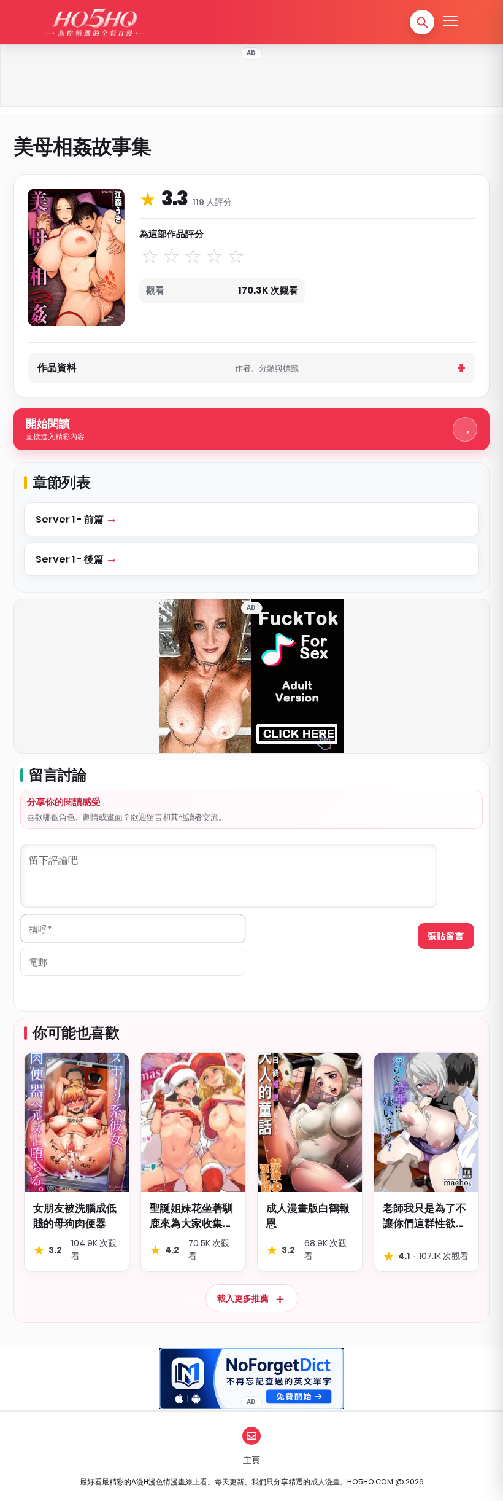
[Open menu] (450, 22)
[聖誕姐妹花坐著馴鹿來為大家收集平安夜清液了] (193, 1122)
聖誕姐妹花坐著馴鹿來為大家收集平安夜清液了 (191, 1216)
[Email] (251, 1436)
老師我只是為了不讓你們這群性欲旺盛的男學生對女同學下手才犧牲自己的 (424, 1216)
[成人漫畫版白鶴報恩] (310, 1122)
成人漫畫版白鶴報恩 (308, 1216)
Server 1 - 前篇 (71, 519)
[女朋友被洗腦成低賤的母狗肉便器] (77, 1122)
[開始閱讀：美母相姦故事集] (76, 257)
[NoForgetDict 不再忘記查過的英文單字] (251, 1378)
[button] (422, 22)
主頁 (251, 1460)
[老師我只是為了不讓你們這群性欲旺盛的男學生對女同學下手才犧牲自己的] (426, 1122)
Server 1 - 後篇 (71, 559)
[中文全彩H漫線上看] (94, 22)
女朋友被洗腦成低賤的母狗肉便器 (75, 1216)
